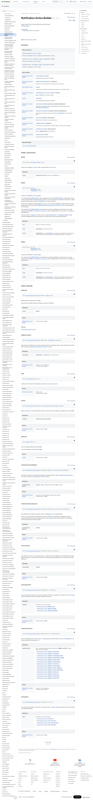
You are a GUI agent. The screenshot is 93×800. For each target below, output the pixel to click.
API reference (5, 6)
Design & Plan (26, 1)
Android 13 (58, 782)
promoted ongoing (55, 707)
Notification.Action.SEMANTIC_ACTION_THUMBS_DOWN (50, 670)
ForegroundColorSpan (50, 215)
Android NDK (70, 783)
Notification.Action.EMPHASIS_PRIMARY (46, 608)
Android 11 (58, 786)
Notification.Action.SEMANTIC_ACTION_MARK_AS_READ (50, 655)
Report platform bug (85, 774)
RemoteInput (47, 81)
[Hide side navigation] (15, 797)
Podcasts (20, 786)
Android (20, 774)
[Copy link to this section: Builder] (26, 157)
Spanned (33, 215)
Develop (35, 1)
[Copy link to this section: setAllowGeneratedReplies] (38, 465)
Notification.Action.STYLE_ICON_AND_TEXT (47, 722)
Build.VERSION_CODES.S (33, 198)
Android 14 (58, 780)
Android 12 (58, 784)
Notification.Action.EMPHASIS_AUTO (46, 606)
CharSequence (36, 59)
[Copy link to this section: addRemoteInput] (32, 335)
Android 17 (58, 774)
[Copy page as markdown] (57, 18)
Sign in (89, 1)
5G (31, 784)
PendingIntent (46, 59)
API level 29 (73, 545)
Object (27, 25)
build (37, 87)
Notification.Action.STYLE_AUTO (45, 718)
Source (20, 780)
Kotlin (70, 20)
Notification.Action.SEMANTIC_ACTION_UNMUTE (48, 666)
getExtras (38, 98)
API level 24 (73, 465)
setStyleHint (39, 134)
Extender (42, 95)
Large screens (46, 774)
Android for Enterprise (23, 776)
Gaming (32, 774)
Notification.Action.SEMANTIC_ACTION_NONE (48, 651)
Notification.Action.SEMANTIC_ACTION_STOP (48, 678)
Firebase (46, 791)
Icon (28, 59)
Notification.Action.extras (28, 329)
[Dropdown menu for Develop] (39, 1)
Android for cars (46, 780)
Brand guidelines (30, 796)
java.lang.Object (24, 29)
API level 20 (73, 17)
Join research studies (85, 780)
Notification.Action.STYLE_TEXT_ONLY (46, 720)
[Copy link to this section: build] (25, 374)
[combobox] (58, 1)
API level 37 (73, 585)
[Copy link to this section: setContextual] (31, 546)
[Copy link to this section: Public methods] (33, 286)
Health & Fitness (34, 778)
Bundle (42, 76)
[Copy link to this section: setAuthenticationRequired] (38, 504)
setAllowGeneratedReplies (42, 104)
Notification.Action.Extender (47, 92)
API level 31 (73, 504)
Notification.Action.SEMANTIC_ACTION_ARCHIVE (48, 661)
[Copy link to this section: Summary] (29, 45)
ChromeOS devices (47, 778)
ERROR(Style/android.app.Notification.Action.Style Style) (53, 205)
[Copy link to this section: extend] (26, 401)
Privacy (32, 782)
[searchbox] (8, 11)
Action (30, 39)
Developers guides (72, 777)
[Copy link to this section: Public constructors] (37, 153)
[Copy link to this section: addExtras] (28, 290)
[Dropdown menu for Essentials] (19, 1)
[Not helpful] (74, 13)
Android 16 (58, 776)
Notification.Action (32, 53)
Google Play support (85, 778)
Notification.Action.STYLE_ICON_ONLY (46, 724)
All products (64, 791)
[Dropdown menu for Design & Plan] (30, 1)
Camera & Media (34, 780)
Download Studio (71, 781)
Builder (24, 53)
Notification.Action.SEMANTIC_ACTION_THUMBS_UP (49, 668)
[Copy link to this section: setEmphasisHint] (32, 585)
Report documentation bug (86, 776)
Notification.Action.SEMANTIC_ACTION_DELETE (48, 659)
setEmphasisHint (40, 123)
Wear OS (45, 776)
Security (20, 778)
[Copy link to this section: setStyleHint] (29, 697)
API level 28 (73, 628)
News (20, 782)
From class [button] (29, 145)
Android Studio (83, 1)
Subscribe (77, 797)
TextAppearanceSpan (63, 215)
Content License (53, 749)
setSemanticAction (40, 129)
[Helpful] (72, 13)
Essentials (15, 1)
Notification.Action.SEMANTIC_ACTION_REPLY (48, 653)
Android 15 (58, 778)
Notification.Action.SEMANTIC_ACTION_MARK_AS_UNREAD (50, 657)
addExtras (38, 76)
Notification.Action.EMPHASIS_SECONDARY (47, 610)
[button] (8, 220)
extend (37, 92)
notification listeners (40, 210)
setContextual (39, 117)
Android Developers (24, 13)
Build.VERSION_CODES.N (33, 209)
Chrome (40, 791)
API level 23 (73, 183)
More (43, 1)
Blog (19, 784)
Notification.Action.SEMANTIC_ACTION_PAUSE (48, 676)
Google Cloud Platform (55, 791)
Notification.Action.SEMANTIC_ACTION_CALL (48, 672)
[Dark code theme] (74, 161)
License (24, 796)
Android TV (45, 782)
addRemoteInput (40, 81)
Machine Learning (34, 776)
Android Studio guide (72, 775)
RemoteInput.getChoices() (42, 107)
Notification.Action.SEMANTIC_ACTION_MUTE (48, 663)
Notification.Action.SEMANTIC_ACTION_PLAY (48, 674)
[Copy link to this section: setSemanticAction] (33, 628)
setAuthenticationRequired (42, 110)
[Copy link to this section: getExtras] (28, 437)
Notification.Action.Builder (33, 295)
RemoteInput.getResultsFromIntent (38, 346)
